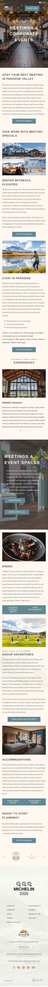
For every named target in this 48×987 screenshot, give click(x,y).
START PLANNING (24, 234)
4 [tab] (27, 430)
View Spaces (14, 500)
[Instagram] (14, 967)
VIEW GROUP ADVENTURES (24, 719)
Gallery (32, 918)
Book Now (32, 8)
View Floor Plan (16, 512)
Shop (9, 914)
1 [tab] (20, 430)
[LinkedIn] (28, 967)
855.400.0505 (24, 946)
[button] (44, 8)
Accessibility (35, 906)
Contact (11, 906)
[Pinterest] (23, 967)
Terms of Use (35, 914)
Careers (11, 910)
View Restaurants (35, 609)
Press (9, 918)
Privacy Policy (14, 922)
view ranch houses (35, 802)
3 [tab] (25, 430)
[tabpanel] (24, 398)
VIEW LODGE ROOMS (13, 802)
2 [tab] (22, 430)
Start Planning (24, 121)
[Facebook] (18, 967)
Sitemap (32, 910)
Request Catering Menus (13, 610)
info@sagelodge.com (31, 960)
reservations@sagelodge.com (30, 953)
